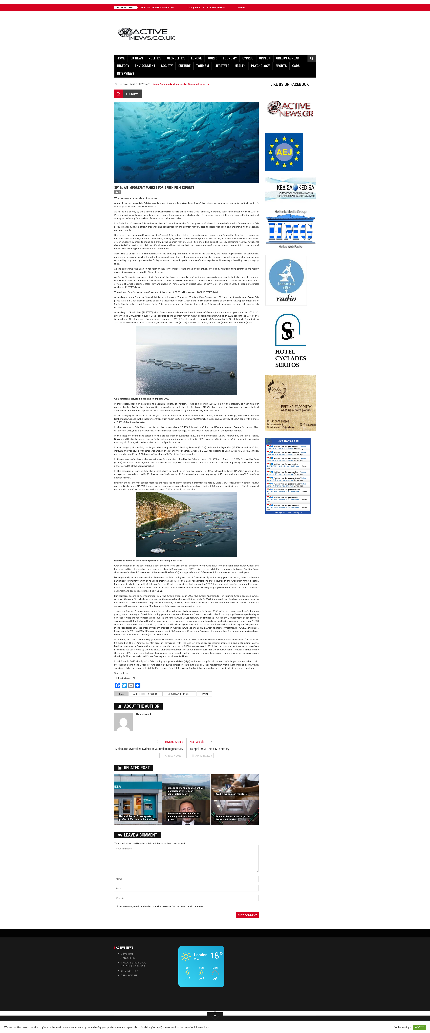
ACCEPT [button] (419, 1027)
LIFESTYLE (221, 66)
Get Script (278, 513)
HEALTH (240, 66)
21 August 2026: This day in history (158, 7)
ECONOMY (230, 58)
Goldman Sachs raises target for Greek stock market (233, 818)
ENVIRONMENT (145, 66)
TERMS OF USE (129, 975)
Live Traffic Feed (288, 440)
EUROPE (196, 58)
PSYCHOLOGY (260, 66)
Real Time (287, 513)
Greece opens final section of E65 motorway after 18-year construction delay (185, 791)
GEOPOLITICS (176, 58)
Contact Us (127, 953)
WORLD (212, 58)
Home (121, 58)
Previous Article (173, 741)
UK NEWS (137, 58)
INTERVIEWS (125, 73)
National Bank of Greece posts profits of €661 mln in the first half (137, 818)
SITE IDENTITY (129, 970)
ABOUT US (129, 957)
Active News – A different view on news (286, 448)
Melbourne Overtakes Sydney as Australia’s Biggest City (149, 749)
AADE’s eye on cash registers (231, 794)
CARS (296, 66)
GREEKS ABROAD (287, 58)
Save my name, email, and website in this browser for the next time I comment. (160, 906)
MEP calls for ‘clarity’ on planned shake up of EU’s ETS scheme (222, 7)
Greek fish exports (145, 693)
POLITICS (155, 58)
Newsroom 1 (143, 714)
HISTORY (123, 66)
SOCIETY (167, 66)
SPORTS (281, 66)
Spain (204, 693)
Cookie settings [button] (402, 1027)
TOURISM (202, 66)
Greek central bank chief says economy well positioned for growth (183, 816)
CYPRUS (247, 58)
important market (179, 693)
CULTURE (184, 66)
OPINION (265, 58)
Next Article (197, 741)
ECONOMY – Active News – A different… (284, 466)
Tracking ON (297, 513)
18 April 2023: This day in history (209, 749)
